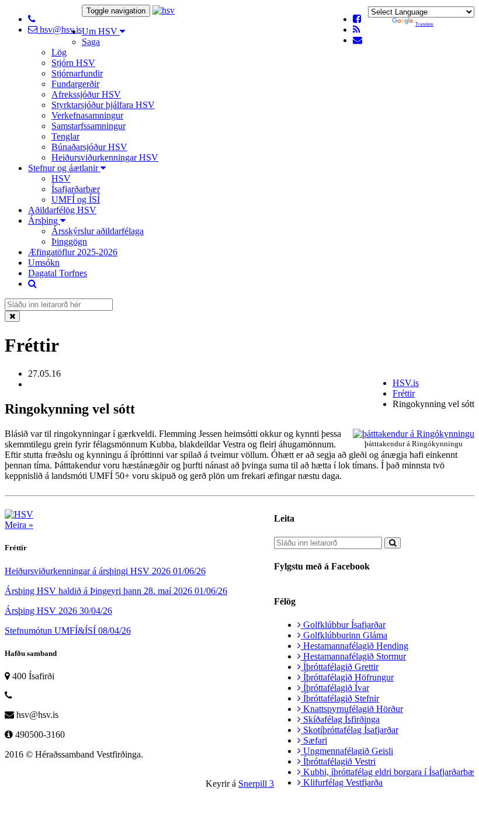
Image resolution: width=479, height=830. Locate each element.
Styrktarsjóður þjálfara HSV (103, 105)
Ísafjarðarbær (75, 189)
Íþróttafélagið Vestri (338, 761)
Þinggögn (69, 241)
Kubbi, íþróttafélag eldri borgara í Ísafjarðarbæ (387, 772)
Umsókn (44, 263)
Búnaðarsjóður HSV (89, 147)
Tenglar (65, 136)
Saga (91, 42)
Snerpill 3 (256, 784)
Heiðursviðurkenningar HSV (104, 157)
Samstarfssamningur (88, 126)
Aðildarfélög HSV (62, 210)
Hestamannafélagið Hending (354, 646)
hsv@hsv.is (59, 29)
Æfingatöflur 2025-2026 (72, 252)
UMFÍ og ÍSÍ (75, 199)
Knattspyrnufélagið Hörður (352, 709)
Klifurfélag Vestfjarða (342, 782)
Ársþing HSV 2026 (58, 611)
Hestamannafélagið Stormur (353, 656)
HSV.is (406, 383)
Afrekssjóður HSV (86, 94)
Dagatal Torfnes (57, 273)
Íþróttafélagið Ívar (335, 688)
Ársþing (44, 220)
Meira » (19, 525)
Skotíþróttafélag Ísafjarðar (349, 730)
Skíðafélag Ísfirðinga (340, 719)
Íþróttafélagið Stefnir (340, 698)
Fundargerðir (75, 84)
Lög (59, 52)
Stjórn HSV (73, 63)
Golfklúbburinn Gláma (344, 635)
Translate (424, 24)
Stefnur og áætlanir (64, 168)
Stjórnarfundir (77, 73)
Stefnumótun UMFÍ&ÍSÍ (68, 630)
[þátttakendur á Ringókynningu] (413, 434)
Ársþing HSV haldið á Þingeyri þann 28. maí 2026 (116, 591)
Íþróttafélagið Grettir (340, 667)
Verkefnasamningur (87, 115)
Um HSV (101, 31)
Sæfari (314, 740)
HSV (61, 178)
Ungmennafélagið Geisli (347, 751)
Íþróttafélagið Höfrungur (347, 677)
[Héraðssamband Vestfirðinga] (163, 10)
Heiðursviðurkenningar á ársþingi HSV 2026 (105, 571)
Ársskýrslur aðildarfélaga (97, 231)
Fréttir (404, 393)
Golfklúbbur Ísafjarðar (343, 625)
